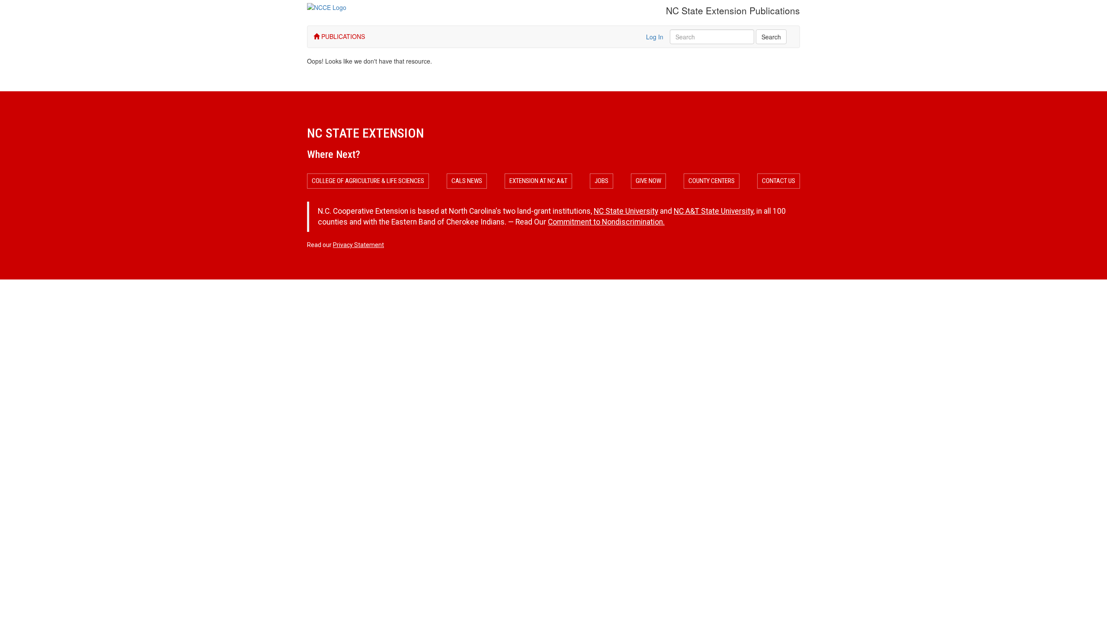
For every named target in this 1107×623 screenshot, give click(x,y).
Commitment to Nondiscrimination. (606, 222)
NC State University (626, 211)
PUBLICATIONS (342, 36)
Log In (654, 36)
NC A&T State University (713, 211)
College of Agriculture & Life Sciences (368, 181)
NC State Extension (365, 133)
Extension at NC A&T (538, 181)
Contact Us (778, 181)
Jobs (601, 181)
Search (771, 36)
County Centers (711, 181)
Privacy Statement (358, 244)
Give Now (648, 181)
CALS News (466, 181)
